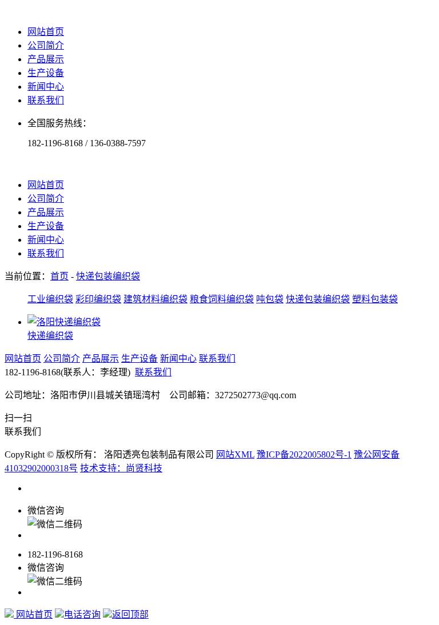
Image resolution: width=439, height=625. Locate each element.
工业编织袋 (50, 299)
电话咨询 (82, 614)
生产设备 (45, 73)
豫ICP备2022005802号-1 (304, 454)
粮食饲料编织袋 (222, 299)
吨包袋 (270, 299)
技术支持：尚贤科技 (121, 468)
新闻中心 (45, 86)
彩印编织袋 (98, 299)
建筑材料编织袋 (155, 299)
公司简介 (45, 45)
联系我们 (45, 100)
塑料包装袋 (375, 299)
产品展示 (45, 59)
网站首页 (45, 32)
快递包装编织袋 (108, 276)
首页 (59, 276)
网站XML (235, 454)
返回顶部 (130, 614)
